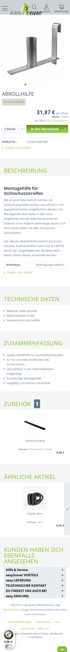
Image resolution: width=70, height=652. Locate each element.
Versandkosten (12, 609)
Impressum (27, 628)
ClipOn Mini (35, 513)
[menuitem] (5, 8)
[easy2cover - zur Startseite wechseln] (19, 5)
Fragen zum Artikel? (18, 148)
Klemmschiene (35, 441)
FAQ (57, 622)
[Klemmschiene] (35, 425)
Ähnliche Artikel (30, 477)
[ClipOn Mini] (35, 498)
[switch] (8, 646)
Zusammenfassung (33, 343)
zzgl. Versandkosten (57, 120)
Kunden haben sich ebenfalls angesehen (33, 555)
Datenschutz (43, 622)
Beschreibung (25, 170)
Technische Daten (32, 299)
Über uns (43, 628)
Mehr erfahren (14, 102)
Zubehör (21, 404)
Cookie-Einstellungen (19, 622)
